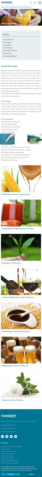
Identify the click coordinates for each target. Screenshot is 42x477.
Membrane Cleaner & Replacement (10, 463)
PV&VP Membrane (5, 449)
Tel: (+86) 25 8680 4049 (8, 425)
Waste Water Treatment (10, 50)
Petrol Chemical (7, 48)
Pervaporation (7, 53)
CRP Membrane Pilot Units (8, 458)
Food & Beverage (26, 7)
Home (7, 7)
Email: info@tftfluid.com (8, 431)
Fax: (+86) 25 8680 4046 (8, 428)
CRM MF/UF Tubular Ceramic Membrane (11, 446)
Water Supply (7, 42)
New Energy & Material (10, 56)
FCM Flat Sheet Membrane (8, 453)
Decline (31, 474)
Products (4, 443)
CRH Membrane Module (7, 456)
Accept (11, 474)
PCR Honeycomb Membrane (8, 451)
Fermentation (7, 45)
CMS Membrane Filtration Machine (10, 460)
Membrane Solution (15, 7)
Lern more (28, 470)
